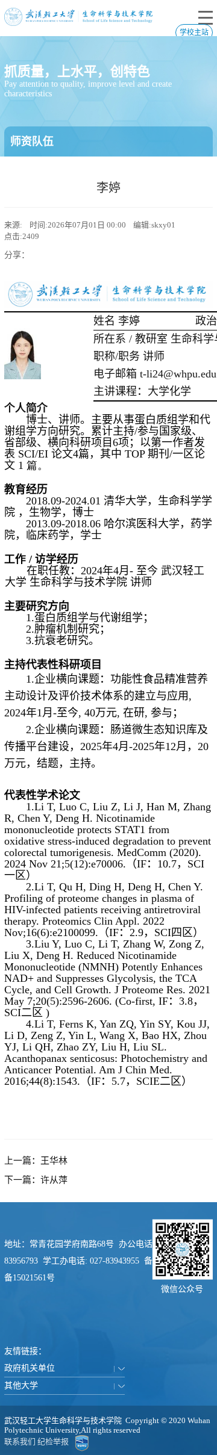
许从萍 (54, 1180)
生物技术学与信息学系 (158, 171)
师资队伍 (51, 171)
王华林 (54, 1160)
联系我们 (20, 1441)
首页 (18, 171)
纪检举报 (53, 1441)
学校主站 (194, 32)
